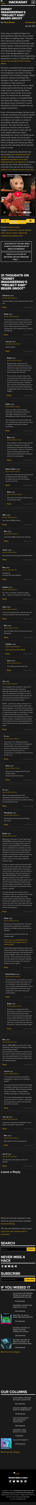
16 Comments (20, 1301)
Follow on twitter (5, 1266)
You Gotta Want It (21, 1440)
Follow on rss (12, 1266)
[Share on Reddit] (10, 26)
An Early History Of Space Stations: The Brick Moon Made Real (22, 1342)
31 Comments (30, 22)
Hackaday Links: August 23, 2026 (19, 1431)
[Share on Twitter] (5, 26)
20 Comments (20, 1348)
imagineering (6, 236)
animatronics (12, 230)
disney (8, 233)
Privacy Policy (5, 1495)
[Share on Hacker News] (7, 26)
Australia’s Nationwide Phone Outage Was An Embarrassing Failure (23, 1295)
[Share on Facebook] (2, 26)
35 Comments (20, 1426)
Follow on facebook (2, 1266)
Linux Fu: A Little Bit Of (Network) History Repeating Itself (16, 256)
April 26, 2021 (30, 26)
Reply (4, 307)
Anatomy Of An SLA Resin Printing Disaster (23, 1316)
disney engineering (19, 233)
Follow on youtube (9, 1266)
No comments (20, 1311)
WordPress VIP (22, 1499)
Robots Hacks (14, 227)
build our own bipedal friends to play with (17, 169)
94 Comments (20, 1414)
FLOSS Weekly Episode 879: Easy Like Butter (22, 1399)
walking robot (17, 236)
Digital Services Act (26, 1495)
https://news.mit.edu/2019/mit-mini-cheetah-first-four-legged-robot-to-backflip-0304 (16, 942)
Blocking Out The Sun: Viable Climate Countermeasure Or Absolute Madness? (16, 246)
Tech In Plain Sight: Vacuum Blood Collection (21, 1420)
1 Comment (19, 1436)
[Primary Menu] (33, 2)
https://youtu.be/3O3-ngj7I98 (15, 650)
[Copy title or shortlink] (13, 26)
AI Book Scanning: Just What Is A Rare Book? (22, 1409)
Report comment (28, 307)
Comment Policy (7, 1224)
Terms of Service (15, 1495)
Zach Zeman (9, 22)
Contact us (15, 1266)
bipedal (21, 230)
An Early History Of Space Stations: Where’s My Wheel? (21, 1330)
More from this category (10, 1352)
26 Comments (20, 1336)
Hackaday (18, 2)
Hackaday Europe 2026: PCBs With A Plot (22, 1306)
